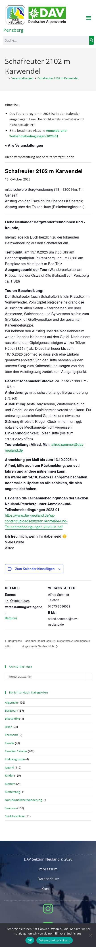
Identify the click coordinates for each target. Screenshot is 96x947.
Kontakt (48, 888)
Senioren (11, 808)
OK (30, 940)
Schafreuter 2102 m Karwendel (58, 78)
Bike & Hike (12, 719)
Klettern (10, 784)
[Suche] (91, 40)
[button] (88, 18)
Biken (8, 727)
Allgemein (11, 702)
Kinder (9, 775)
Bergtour (11, 618)
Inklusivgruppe (15, 759)
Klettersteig (12, 792)
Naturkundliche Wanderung (23, 800)
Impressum (48, 869)
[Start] (6, 78)
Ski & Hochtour (15, 816)
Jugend (9, 767)
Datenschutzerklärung (55, 940)
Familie (9, 743)
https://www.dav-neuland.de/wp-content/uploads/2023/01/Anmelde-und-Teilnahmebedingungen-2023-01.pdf (36, 521)
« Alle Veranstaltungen (24, 145)
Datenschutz (48, 878)
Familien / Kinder (16, 751)
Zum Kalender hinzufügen (35, 568)
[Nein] (90, 935)
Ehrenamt (11, 735)
